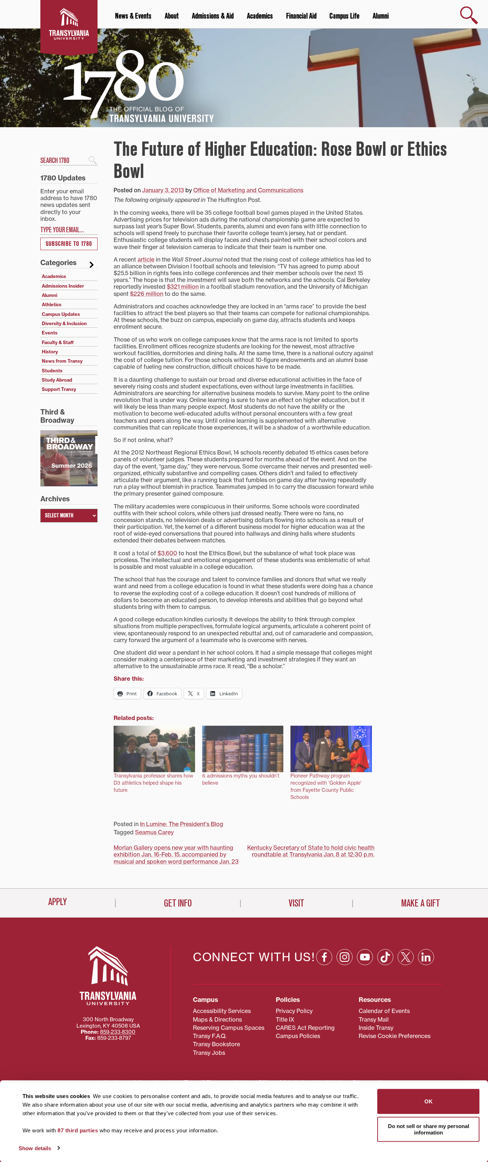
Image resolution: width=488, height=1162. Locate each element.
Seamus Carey (154, 832)
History (50, 351)
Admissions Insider (63, 286)
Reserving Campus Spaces (228, 1027)
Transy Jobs (209, 1052)
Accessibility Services (222, 1010)
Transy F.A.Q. (209, 1035)
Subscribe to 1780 (69, 244)
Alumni (381, 16)
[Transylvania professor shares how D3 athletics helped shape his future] (154, 749)
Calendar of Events (384, 1010)
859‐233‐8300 (117, 1032)
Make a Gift (420, 903)
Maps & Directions (217, 1019)
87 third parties (78, 1130)
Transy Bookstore (216, 1044)
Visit (296, 903)
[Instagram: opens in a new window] (345, 957)
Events (50, 333)
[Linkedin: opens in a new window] (426, 957)
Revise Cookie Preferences (394, 1035)
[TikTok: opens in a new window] (385, 957)
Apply (57, 901)
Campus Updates (61, 314)
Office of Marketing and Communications (248, 190)
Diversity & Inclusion (64, 323)
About (172, 16)
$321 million (183, 286)
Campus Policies (298, 1035)
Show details (35, 1148)
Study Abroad (57, 380)
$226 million (146, 293)
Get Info (178, 903)
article (146, 259)
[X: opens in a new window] (406, 957)
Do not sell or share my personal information (428, 1129)
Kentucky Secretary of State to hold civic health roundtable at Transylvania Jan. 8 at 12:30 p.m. (310, 851)
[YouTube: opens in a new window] (365, 957)
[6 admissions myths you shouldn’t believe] (243, 749)
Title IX (285, 1019)
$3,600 (167, 553)
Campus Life (344, 16)
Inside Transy (376, 1027)
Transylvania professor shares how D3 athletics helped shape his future (153, 783)
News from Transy (62, 361)
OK (428, 1101)
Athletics (51, 304)
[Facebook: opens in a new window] (324, 957)
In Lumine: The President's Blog (181, 824)
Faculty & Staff (58, 342)
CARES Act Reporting (305, 1027)
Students (52, 370)
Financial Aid (301, 16)
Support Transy (59, 389)
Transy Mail (374, 1019)
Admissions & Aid (213, 16)
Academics (260, 16)
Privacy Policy (294, 1010)
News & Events (133, 16)
